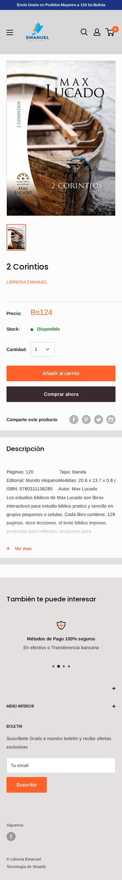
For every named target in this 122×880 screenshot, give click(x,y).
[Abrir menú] (10, 32)
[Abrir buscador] (84, 32)
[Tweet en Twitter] (98, 419)
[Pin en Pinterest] (86, 419)
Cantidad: (17, 349)
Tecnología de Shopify (26, 866)
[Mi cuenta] (97, 32)
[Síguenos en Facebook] (11, 836)
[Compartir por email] (110, 419)
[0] (110, 32)
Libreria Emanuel (27, 282)
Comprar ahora (61, 394)
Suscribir (26, 784)
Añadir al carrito (61, 373)
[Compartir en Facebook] (73, 419)
